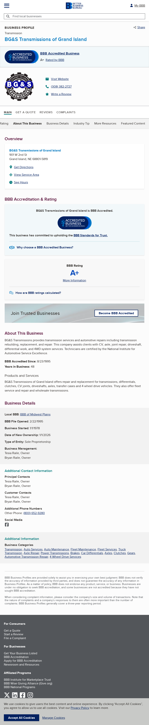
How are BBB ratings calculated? (38, 293)
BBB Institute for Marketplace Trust (27, 679)
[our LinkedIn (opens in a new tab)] (15, 697)
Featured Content (133, 123)
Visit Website (60, 79)
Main (8, 112)
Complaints (66, 112)
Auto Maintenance (56, 549)
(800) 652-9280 (34, 513)
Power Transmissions (55, 553)
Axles (108, 553)
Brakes (75, 553)
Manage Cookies (53, 718)
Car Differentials (92, 553)
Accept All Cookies (21, 717)
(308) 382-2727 (61, 86)
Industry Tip (81, 123)
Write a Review (61, 94)
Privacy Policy (80, 708)
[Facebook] (7, 524)
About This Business (27, 123)
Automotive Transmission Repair (26, 556)
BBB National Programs (19, 687)
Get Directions (23, 167)
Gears (131, 553)
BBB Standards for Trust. (91, 235)
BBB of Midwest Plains (35, 414)
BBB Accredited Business (59, 53)
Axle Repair (31, 553)
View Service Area (26, 175)
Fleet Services (107, 549)
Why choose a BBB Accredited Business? (45, 247)
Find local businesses (27, 16)
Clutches (120, 553)
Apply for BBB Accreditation (23, 660)
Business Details (58, 123)
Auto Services (33, 549)
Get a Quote (26, 112)
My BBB (139, 5)
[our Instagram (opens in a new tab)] (30, 697)
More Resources (105, 123)
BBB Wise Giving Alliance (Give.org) (28, 683)
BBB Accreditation (16, 657)
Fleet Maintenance (83, 549)
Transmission (13, 549)
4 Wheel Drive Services (65, 556)
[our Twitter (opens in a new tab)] (7, 697)
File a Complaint (15, 638)
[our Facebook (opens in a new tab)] (22, 697)
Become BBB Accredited (116, 313)
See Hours (21, 182)
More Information (74, 280)
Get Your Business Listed (20, 653)
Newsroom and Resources (21, 664)
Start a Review (13, 634)
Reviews (46, 112)
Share (141, 27)
